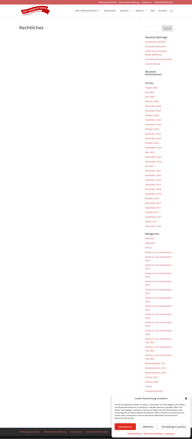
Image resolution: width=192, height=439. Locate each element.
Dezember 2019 (153, 180)
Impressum (170, 433)
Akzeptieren (125, 426)
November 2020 (153, 175)
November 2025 (153, 110)
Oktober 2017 (152, 212)
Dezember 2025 (153, 106)
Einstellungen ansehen (174, 426)
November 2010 (153, 226)
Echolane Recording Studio (158, 59)
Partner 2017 (151, 377)
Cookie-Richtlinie (135, 433)
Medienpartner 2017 (155, 363)
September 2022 (153, 161)
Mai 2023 (149, 152)
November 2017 (153, 207)
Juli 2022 (149, 166)
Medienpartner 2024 (155, 372)
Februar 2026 (152, 101)
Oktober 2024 (152, 129)
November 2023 (153, 138)
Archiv (148, 247)
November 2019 (153, 184)
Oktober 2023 (152, 142)
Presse (148, 386)
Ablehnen (148, 426)
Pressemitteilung (153, 391)
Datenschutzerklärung (153, 433)
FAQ (153, 11)
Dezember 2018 (153, 189)
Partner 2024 (151, 381)
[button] (186, 398)
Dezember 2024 (153, 119)
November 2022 (153, 156)
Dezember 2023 (153, 133)
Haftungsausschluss (108, 2)
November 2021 (153, 170)
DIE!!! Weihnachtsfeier (86, 11)
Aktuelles (149, 238)
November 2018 (153, 193)
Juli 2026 (149, 92)
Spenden (124, 11)
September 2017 (153, 216)
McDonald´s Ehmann (155, 41)
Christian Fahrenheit (155, 46)
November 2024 (153, 124)
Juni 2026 (149, 96)
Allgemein (150, 243)
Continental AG (152, 63)
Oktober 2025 (152, 115)
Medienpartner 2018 (155, 368)
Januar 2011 (151, 221)
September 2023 (153, 147)
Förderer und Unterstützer (158, 252)
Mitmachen (110, 11)
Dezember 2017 (153, 203)
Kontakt (163, 11)
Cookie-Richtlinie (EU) (163, 2)
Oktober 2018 (152, 198)
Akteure (140, 11)
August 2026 (151, 87)
